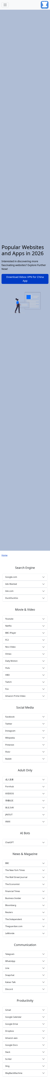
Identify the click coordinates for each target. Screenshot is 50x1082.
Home (4, 555)
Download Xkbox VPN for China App (25, 278)
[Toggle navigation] (5, 4)
